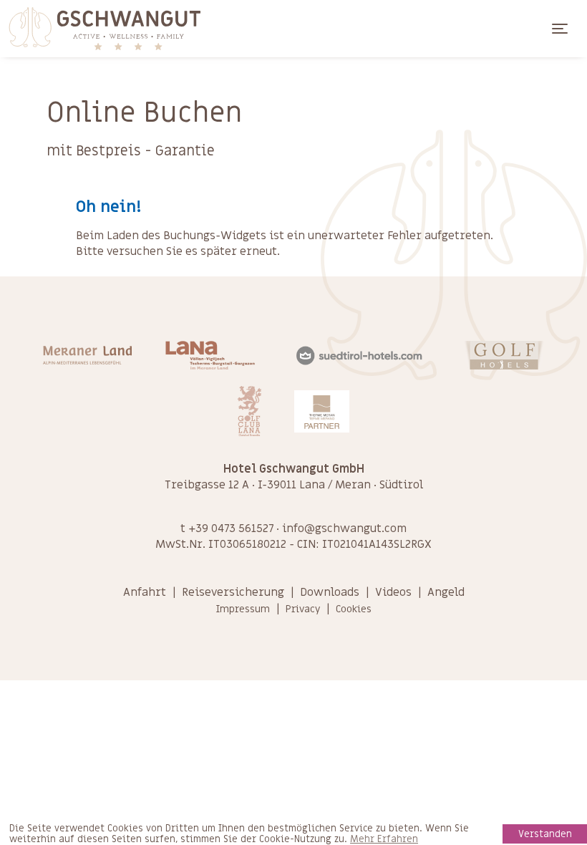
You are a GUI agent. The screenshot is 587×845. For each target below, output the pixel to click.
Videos (393, 592)
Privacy (303, 609)
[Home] (104, 28)
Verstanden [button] (545, 834)
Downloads (329, 592)
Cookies (354, 609)
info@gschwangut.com (344, 528)
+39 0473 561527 (230, 528)
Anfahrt (144, 592)
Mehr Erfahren (384, 839)
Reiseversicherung (233, 592)
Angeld (446, 592)
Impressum (242, 609)
